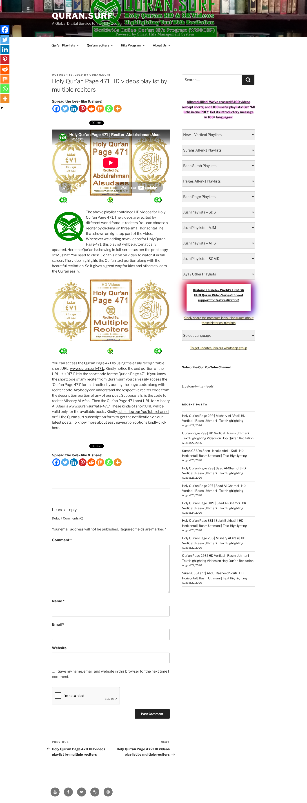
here (55, 428)
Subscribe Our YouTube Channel (206, 367)
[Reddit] (91, 108)
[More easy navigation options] (110, 199)
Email (58, 624)
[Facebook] (56, 108)
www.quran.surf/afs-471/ (89, 406)
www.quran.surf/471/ (87, 368)
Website (59, 648)
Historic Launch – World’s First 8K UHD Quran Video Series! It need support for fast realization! (218, 295)
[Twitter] (65, 108)
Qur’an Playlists (63, 45)
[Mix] (100, 108)
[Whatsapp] (109, 108)
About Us (160, 45)
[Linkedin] (74, 108)
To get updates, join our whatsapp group (218, 348)
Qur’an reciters (98, 45)
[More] (118, 108)
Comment (62, 540)
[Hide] (2, 108)
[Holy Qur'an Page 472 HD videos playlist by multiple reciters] (63, 199)
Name (58, 601)
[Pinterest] (83, 108)
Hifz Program (131, 45)
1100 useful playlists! (227, 107)
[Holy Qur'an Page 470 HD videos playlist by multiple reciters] (158, 199)
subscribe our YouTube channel (143, 411)
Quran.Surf (82, 16)
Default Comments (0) (67, 518)
